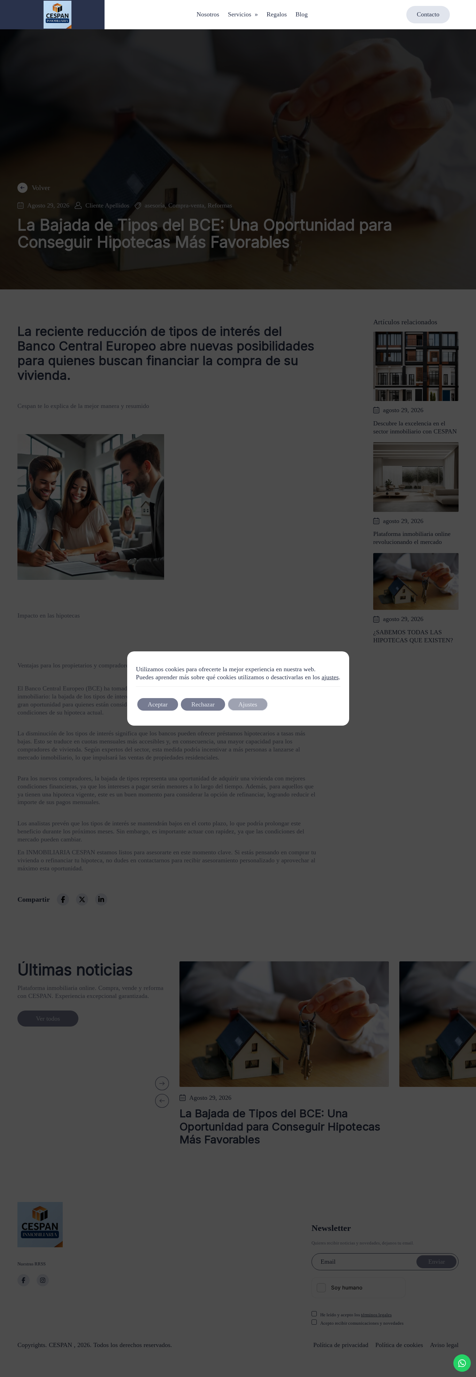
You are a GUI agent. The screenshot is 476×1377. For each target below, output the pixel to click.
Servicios (243, 14)
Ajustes (247, 704)
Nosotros (208, 14)
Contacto (428, 14)
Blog (301, 14)
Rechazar (203, 704)
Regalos (277, 14)
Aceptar (158, 704)
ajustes (330, 677)
